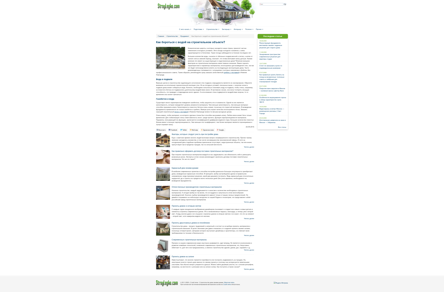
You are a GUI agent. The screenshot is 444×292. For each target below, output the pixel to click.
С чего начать (184, 29)
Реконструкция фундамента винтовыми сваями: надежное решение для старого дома (270, 45)
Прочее (259, 29)
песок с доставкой (181, 112)
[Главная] (169, 6)
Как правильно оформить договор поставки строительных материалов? (202, 151)
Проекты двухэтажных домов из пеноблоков (191, 222)
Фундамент (184, 36)
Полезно (248, 29)
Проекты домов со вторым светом (186, 205)
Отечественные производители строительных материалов (197, 187)
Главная (161, 36)
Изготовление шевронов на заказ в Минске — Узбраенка (272, 121)
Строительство (212, 29)
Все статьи (282, 127)
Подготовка (198, 29)
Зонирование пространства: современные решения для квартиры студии (270, 56)
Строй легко (227, 284)
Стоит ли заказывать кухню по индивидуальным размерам (270, 66)
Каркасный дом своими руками (185, 168)
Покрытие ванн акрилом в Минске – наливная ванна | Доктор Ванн (272, 89)
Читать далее (249, 147)
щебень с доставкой (231, 72)
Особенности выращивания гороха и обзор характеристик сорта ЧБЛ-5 (272, 99)
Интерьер (238, 29)
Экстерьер (226, 29)
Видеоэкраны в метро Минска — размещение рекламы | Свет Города (271, 111)
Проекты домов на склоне (183, 256)
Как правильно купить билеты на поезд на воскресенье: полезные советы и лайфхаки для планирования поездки (271, 78)
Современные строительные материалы (189, 239)
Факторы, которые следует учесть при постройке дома (195, 134)
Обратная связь (229, 282)
